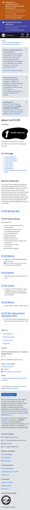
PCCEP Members (8, 333)
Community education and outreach (12, 378)
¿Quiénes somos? (8, 340)
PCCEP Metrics (8, 163)
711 (11, 415)
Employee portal (6, 485)
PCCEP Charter (8, 166)
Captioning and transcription (10, 471)
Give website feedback (11, 388)
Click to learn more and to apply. (13, 70)
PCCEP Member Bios (10, 159)
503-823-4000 (24, 413)
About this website (6, 482)
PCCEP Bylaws (8, 164)
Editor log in (5, 489)
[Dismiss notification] (26, 50)
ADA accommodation (7, 468)
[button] (22, 35)
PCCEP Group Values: (10, 161)
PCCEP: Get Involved (8, 337)
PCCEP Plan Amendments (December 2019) (13, 314)
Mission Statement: (10, 157)
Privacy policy (5, 475)
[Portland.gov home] (7, 35)
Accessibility (6, 343)
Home (3, 40)
